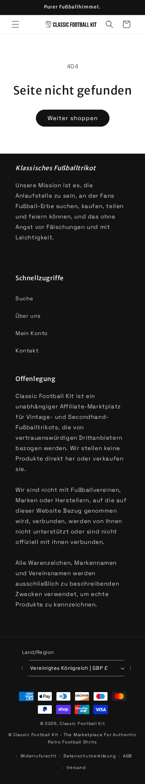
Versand (76, 767)
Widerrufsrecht (38, 756)
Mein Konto (31, 333)
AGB (127, 756)
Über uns (28, 315)
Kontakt (26, 350)
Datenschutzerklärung (89, 756)
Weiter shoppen (73, 118)
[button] (15, 24)
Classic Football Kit (82, 723)
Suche (24, 298)
